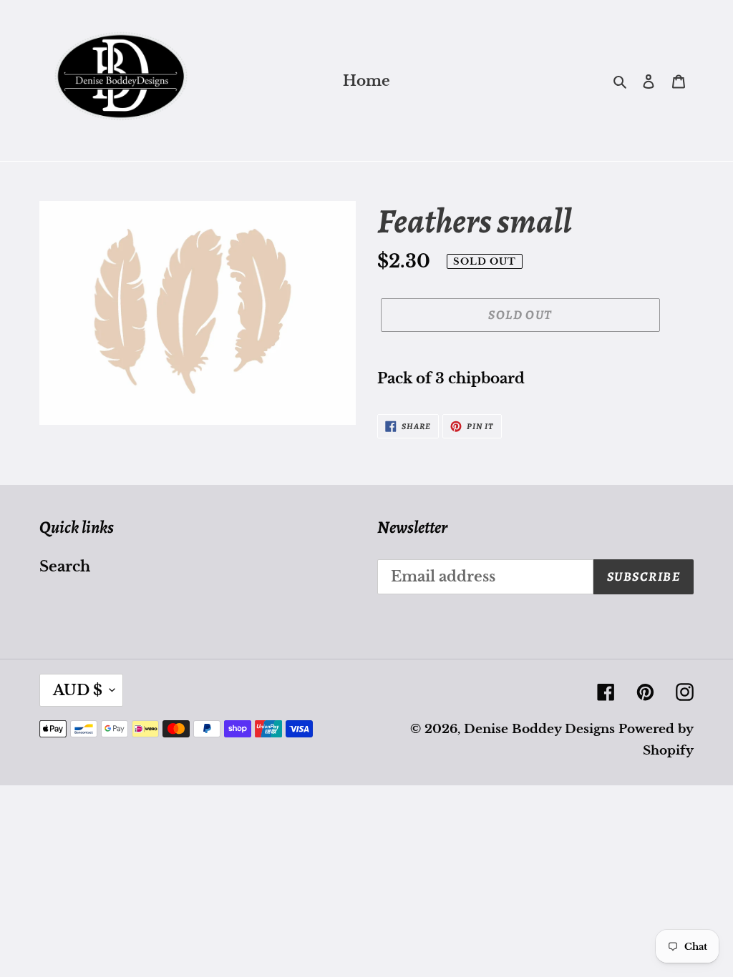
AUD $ (77, 690)
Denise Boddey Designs (539, 729)
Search (64, 566)
